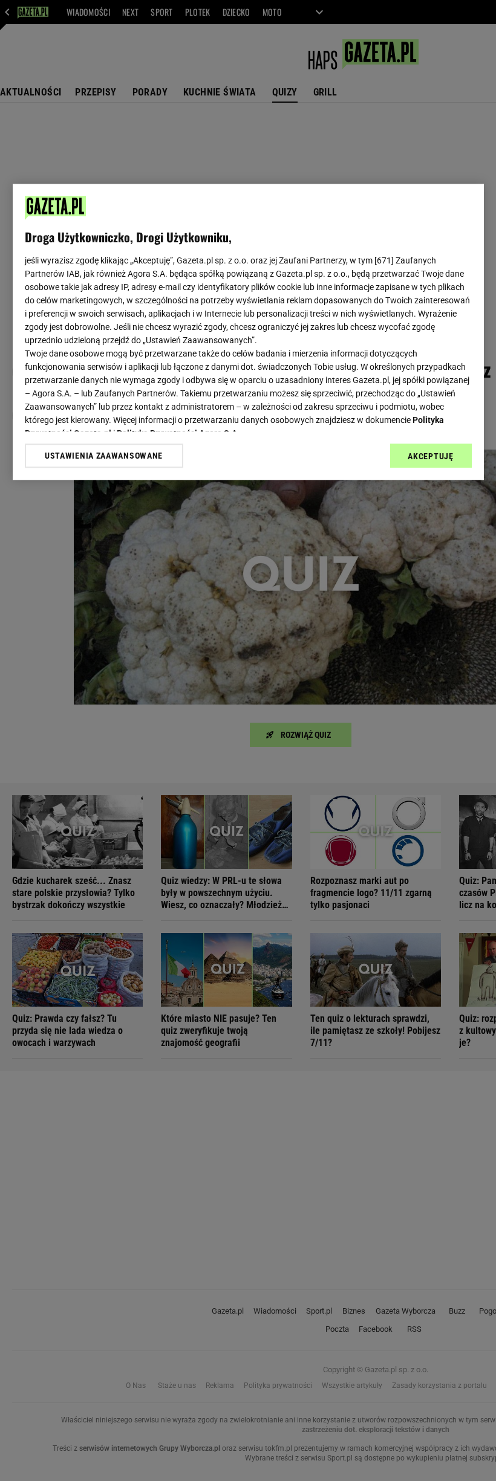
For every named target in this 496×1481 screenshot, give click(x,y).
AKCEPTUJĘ (430, 456)
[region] (248, 332)
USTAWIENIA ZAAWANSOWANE (104, 455)
